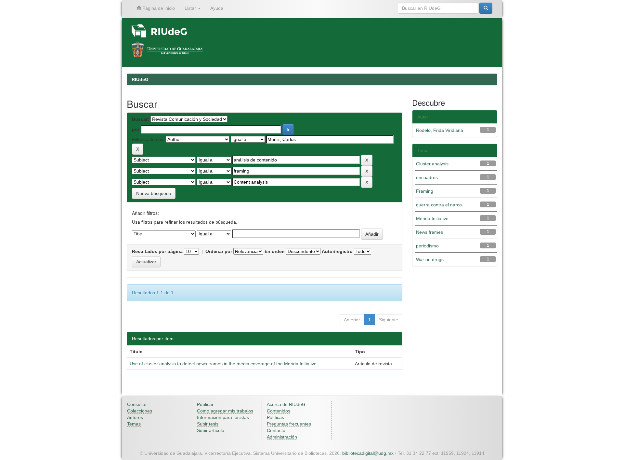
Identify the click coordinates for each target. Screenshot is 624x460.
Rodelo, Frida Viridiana (439, 130)
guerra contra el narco (439, 204)
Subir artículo (210, 430)
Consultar (137, 404)
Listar (191, 8)
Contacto (276, 430)
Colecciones (139, 410)
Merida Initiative (432, 218)
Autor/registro (337, 251)
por (135, 129)
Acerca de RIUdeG (286, 404)
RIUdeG (140, 79)
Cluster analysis (432, 163)
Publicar (205, 404)
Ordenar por (218, 251)
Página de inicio (158, 8)
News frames (429, 232)
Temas (134, 423)
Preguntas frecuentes (289, 423)
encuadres (427, 177)
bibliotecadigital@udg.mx (368, 453)
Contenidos (278, 410)
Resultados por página (157, 251)
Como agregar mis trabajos (225, 410)
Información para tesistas (223, 417)
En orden (275, 251)
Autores (135, 417)
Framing (424, 191)
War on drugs (430, 259)
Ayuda (216, 8)
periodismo (427, 245)
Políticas (275, 417)
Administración (282, 436)
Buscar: (140, 119)
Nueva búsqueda (153, 193)
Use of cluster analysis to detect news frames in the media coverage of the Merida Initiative (223, 363)
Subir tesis (207, 423)
